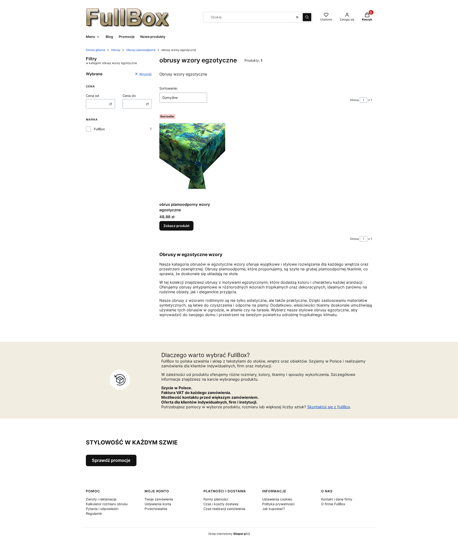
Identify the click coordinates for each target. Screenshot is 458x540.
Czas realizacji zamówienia (224, 509)
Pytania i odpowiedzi (102, 509)
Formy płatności (215, 499)
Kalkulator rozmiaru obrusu (107, 504)
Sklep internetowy (227, 533)
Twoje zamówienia (159, 499)
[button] (307, 17)
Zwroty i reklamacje (101, 499)
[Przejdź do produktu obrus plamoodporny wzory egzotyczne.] (192, 156)
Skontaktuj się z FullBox (328, 406)
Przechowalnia (156, 509)
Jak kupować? (273, 509)
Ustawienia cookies (277, 499)
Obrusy (115, 50)
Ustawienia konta (158, 504)
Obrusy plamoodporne (141, 50)
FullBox (99, 129)
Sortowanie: (168, 88)
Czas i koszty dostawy (221, 504)
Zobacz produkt (176, 226)
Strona (354, 100)
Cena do (129, 96)
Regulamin (94, 513)
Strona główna (95, 50)
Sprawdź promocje (111, 460)
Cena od (92, 96)
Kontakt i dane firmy (336, 499)
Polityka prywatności (278, 504)
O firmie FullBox (333, 504)
